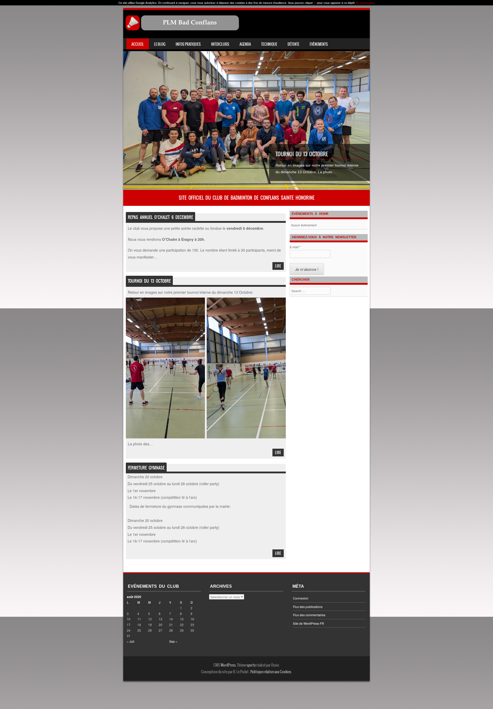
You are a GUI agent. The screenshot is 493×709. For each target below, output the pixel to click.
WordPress (228, 665)
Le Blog (159, 44)
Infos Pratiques (188, 44)
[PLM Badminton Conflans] (182, 29)
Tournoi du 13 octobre (302, 154)
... (333, 172)
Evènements (319, 44)
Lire (278, 266)
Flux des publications (308, 606)
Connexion (300, 598)
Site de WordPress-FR (308, 623)
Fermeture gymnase (146, 468)
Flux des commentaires (309, 615)
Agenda (245, 44)
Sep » (173, 641)
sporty (251, 665)
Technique (269, 44)
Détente (293, 44)
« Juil (130, 641)
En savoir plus (365, 3)
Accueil (137, 44)
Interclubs (220, 44)
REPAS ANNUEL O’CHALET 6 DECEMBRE (160, 217)
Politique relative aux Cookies (270, 672)
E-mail (295, 247)
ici (315, 3)
